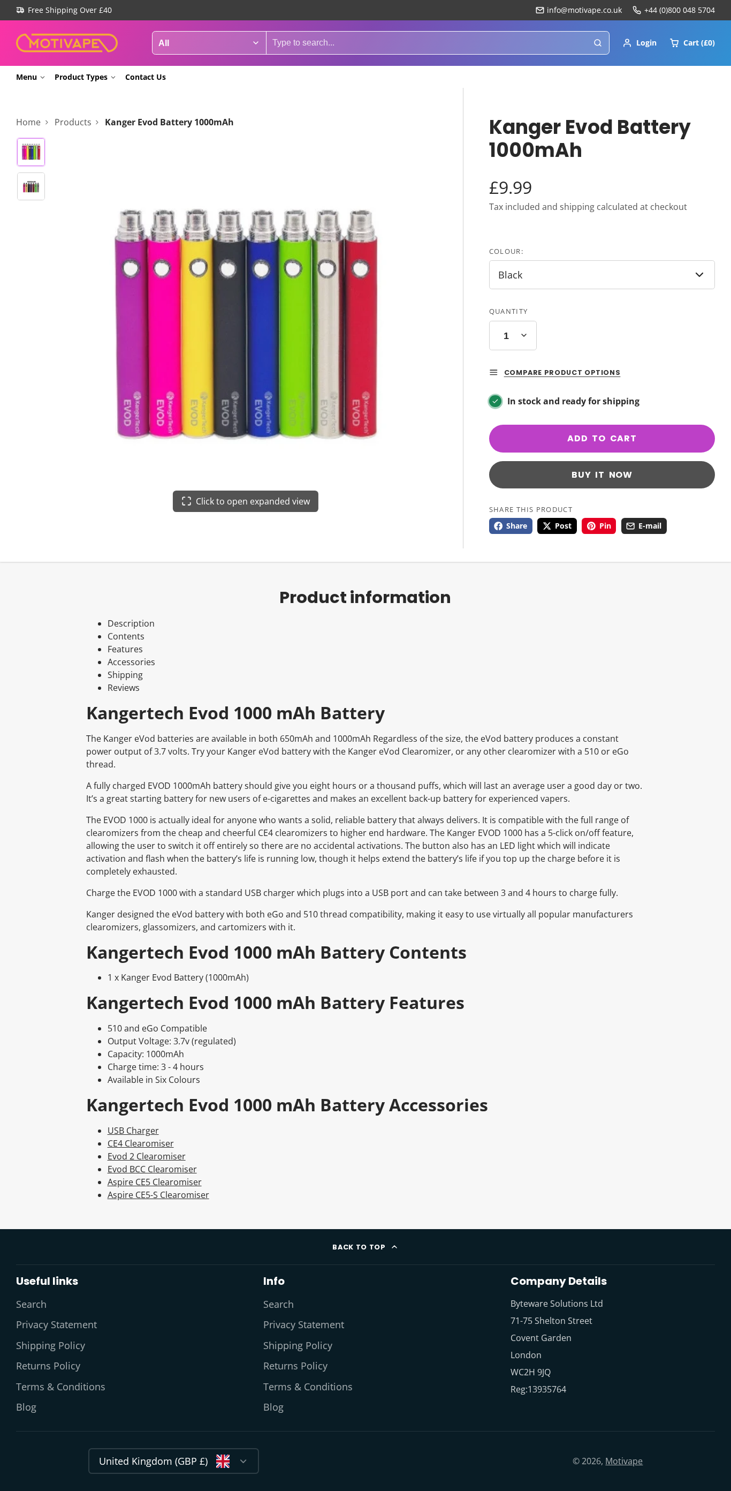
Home (28, 122)
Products (73, 122)
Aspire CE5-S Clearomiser (158, 1195)
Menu (26, 77)
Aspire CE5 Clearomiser (155, 1182)
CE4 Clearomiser (141, 1143)
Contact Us (145, 77)
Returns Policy (48, 1365)
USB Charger (133, 1130)
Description (131, 623)
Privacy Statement (56, 1324)
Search (31, 1304)
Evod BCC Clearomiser (152, 1169)
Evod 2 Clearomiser (147, 1156)
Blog (26, 1406)
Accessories (131, 662)
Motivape (624, 1461)
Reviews (124, 688)
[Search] (598, 43)
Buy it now (602, 475)
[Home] (67, 43)
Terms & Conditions (60, 1386)
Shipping (125, 675)
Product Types (81, 77)
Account (639, 43)
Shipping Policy (50, 1345)
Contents (126, 636)
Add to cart (602, 438)
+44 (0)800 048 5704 (679, 10)
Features (125, 649)
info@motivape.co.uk (584, 10)
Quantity (508, 311)
